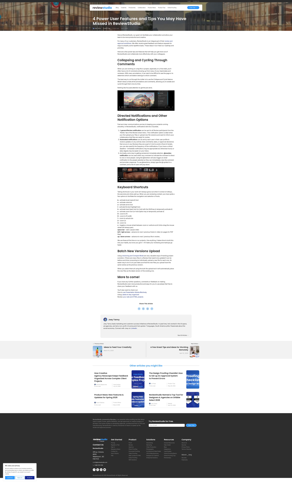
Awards (170, 403)
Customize (10, 477)
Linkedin (134, 328)
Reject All (19, 477)
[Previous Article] (97, 351)
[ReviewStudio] (102, 8)
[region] (19, 472)
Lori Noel (153, 383)
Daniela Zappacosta (101, 384)
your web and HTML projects (133, 297)
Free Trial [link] (193, 7)
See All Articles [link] (182, 335)
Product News (117, 402)
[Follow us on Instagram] (97, 469)
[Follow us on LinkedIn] (101, 469)
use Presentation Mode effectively (135, 292)
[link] (139, 308)
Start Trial (191, 425)
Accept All (29, 477)
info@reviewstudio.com (100, 462)
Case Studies (116, 384)
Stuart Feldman (100, 402)
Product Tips (106, 28)
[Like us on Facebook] (94, 469)
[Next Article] (194, 351)
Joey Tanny (98, 28)
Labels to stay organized (130, 295)
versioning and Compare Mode (133, 256)
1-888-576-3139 (98, 465)
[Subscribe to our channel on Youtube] (104, 469)
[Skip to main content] (197, 19)
